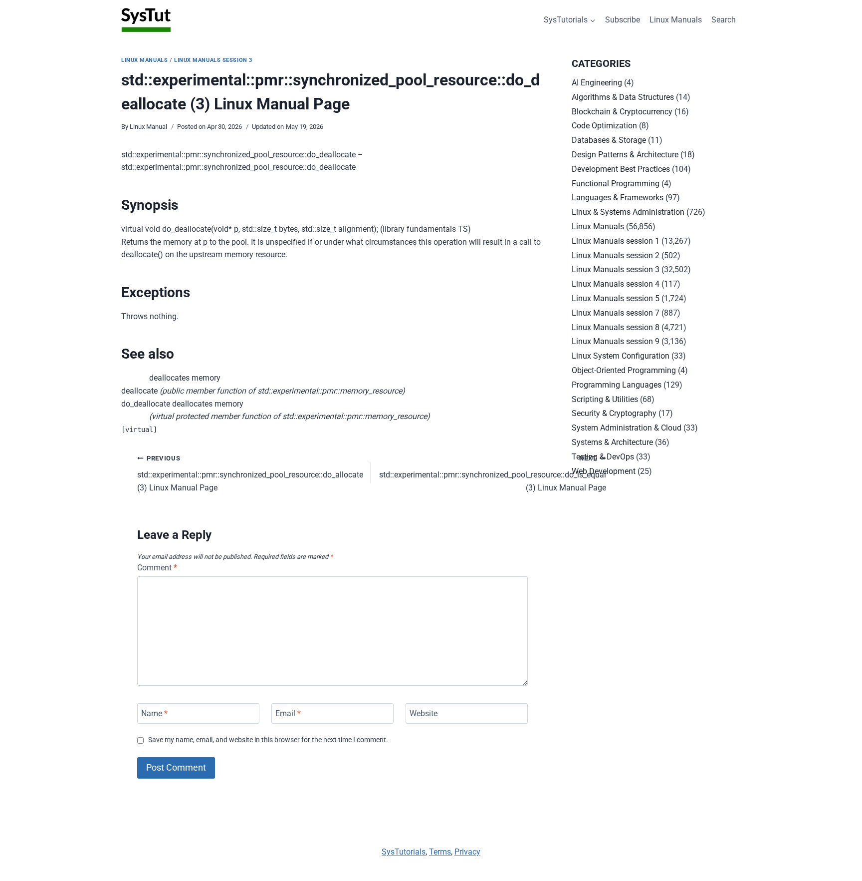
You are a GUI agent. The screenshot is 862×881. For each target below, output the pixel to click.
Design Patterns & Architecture (625, 154)
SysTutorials (404, 852)
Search (723, 19)
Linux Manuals (675, 19)
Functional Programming (615, 183)
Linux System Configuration (620, 356)
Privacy (467, 852)
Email (288, 713)
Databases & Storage (609, 140)
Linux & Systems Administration (628, 212)
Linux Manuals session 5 (615, 298)
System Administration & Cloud (626, 428)
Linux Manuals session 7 (615, 313)
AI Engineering (597, 82)
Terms (440, 852)
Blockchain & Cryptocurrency (622, 111)
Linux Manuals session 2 (615, 255)
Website (423, 713)
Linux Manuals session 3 (213, 60)
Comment (157, 567)
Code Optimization (604, 125)
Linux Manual (148, 126)
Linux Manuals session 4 (615, 284)
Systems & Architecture (612, 442)
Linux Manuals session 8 (615, 327)
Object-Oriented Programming (624, 370)
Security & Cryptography (614, 413)
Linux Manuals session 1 (615, 241)
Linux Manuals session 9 (615, 341)
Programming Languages (616, 385)
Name (154, 713)
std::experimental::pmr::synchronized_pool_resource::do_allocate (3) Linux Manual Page (250, 473)
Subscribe (622, 19)
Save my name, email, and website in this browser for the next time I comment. (268, 740)
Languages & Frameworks (617, 197)
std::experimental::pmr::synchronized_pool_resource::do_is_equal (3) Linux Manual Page (492, 473)
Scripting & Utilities (605, 399)
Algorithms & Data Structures (623, 97)
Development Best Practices (621, 169)
